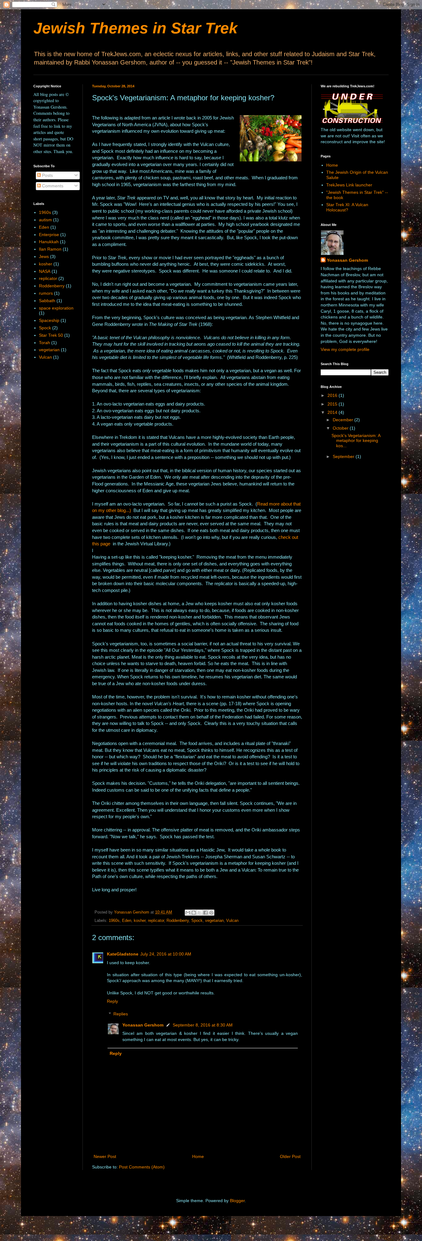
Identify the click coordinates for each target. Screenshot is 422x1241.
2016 (333, 395)
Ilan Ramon (50, 249)
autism (45, 219)
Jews (44, 256)
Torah (44, 342)
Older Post (290, 1156)
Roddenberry (178, 920)
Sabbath (47, 300)
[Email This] (188, 913)
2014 (333, 412)
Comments (52, 185)
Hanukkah (49, 241)
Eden (126, 920)
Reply (112, 1001)
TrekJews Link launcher (349, 184)
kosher (140, 920)
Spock (197, 920)
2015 (333, 404)
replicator (156, 920)
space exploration (56, 308)
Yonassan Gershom (142, 1024)
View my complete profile (345, 349)
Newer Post (105, 1156)
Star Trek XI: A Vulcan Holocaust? (347, 207)
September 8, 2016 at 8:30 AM (203, 1024)
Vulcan (232, 920)
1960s (114, 920)
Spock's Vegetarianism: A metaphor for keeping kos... (355, 440)
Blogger (237, 1200)
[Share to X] (199, 913)
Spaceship (49, 320)
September (344, 456)
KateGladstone (122, 954)
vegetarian (214, 920)
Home (198, 1156)
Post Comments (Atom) (142, 1166)
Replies (120, 1013)
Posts (47, 175)
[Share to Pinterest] (211, 913)
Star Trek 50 (51, 335)
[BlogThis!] (194, 913)
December (343, 419)
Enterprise (49, 234)
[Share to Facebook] (205, 913)
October (341, 428)
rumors (46, 293)
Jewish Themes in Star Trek (135, 28)
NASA (44, 271)
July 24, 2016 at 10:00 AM (165, 954)
